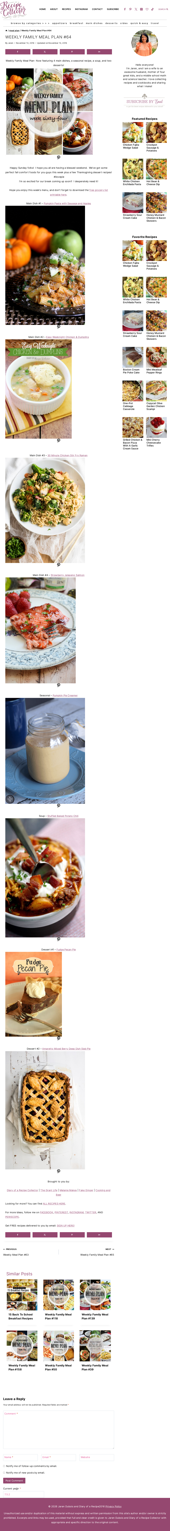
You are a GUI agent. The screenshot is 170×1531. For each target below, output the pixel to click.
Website (85, 1457)
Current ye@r (12, 1488)
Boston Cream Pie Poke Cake (131, 371)
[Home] (6, 30)
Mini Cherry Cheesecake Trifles (153, 442)
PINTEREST (61, 1212)
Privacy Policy (113, 1506)
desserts (111, 23)
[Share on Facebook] (17, 51)
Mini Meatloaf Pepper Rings (154, 371)
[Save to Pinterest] (72, 51)
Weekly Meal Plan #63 (16, 1252)
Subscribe (113, 9)
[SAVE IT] (58, 159)
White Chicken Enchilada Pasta (132, 183)
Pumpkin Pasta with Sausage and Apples (67, 203)
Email (46, 1457)
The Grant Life (48, 1190)
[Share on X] (45, 51)
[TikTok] (152, 9)
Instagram (81, 9)
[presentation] (22, 1295)
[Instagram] (141, 9)
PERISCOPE (12, 1216)
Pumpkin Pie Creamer (65, 695)
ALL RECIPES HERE (54, 1203)
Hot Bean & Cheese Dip (153, 183)
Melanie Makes (68, 1190)
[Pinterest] (130, 9)
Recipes (66, 9)
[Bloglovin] (147, 9)
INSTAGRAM (76, 1212)
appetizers (59, 23)
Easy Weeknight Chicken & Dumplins (67, 337)
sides (124, 23)
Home (42, 9)
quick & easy (139, 23)
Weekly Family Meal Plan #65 (97, 1252)
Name (8, 1457)
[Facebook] (125, 9)
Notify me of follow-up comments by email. (31, 1466)
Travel (155, 23)
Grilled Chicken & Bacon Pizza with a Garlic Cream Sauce (132, 444)
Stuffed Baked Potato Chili (62, 816)
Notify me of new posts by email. (25, 1472)
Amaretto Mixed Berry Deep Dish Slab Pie (66, 1048)
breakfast (76, 23)
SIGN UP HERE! (66, 1225)
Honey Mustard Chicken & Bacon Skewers (156, 218)
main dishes (94, 23)
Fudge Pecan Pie (66, 949)
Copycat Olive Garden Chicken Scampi (155, 406)
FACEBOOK (46, 1212)
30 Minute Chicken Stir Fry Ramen (68, 455)
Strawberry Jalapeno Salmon (67, 575)
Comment (11, 1413)
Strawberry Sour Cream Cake (132, 216)
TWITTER (90, 1212)
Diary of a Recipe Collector (22, 1190)
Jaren (10, 43)
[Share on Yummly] (99, 51)
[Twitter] (136, 9)
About (54, 9)
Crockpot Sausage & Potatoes (152, 147)
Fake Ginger (86, 1190)
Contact (97, 9)
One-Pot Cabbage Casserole (129, 406)
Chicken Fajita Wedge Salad (131, 146)
